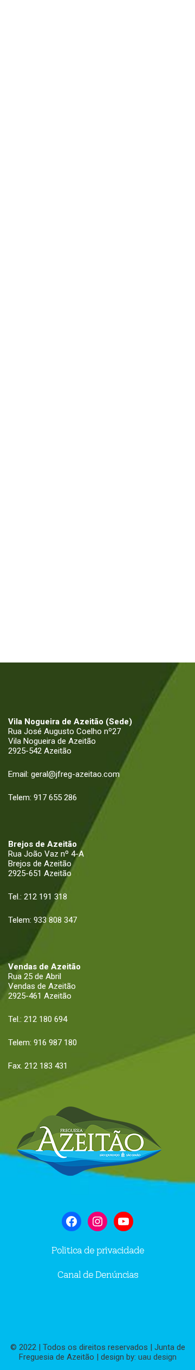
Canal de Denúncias (97, 1275)
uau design (157, 1357)
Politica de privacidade (97, 1250)
